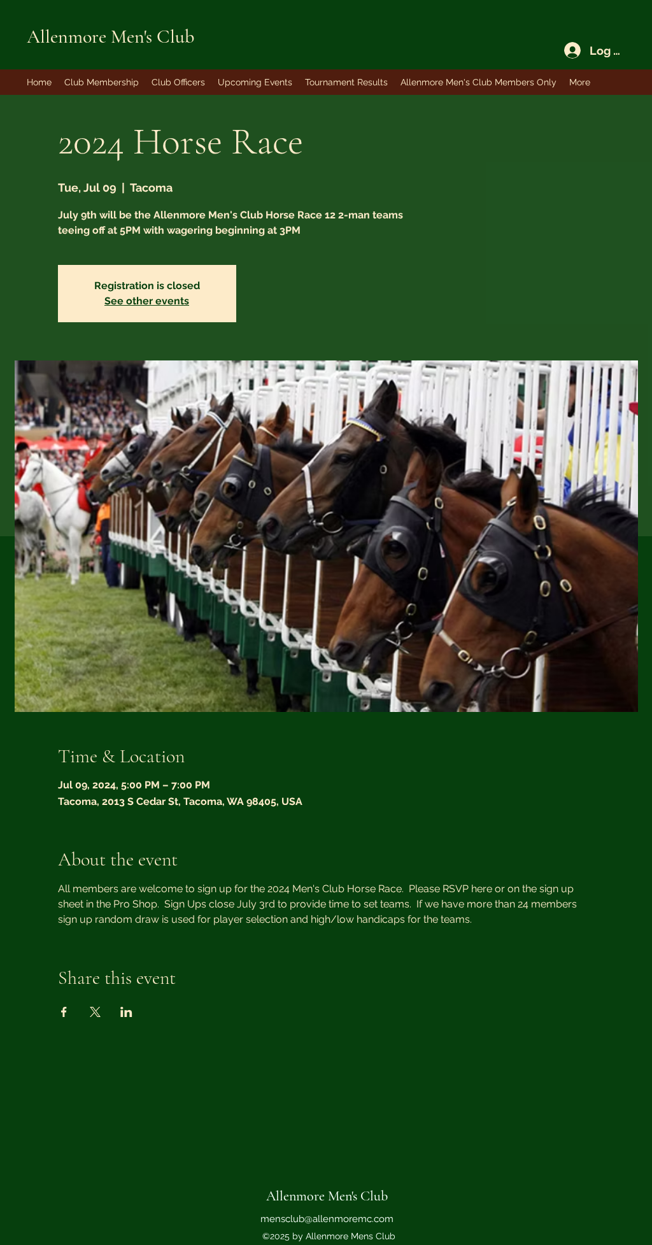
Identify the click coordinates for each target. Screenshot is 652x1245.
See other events (146, 301)
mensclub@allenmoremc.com (326, 1219)
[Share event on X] (95, 1012)
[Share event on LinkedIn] (126, 1012)
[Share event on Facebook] (64, 1012)
